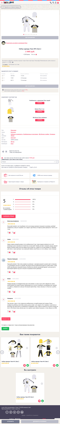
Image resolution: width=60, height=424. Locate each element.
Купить (40, 103)
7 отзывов (5, 64)
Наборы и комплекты (17, 134)
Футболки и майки (44, 134)
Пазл (12, 143)
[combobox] (30, 161)
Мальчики (13, 130)
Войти (5, 328)
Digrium (23, 415)
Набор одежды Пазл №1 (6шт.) (10, 361)
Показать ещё (6, 319)
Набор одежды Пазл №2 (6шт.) (40, 361)
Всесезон (13, 132)
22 (4, 80)
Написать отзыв (8, 216)
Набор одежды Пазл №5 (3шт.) (25, 397)
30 (4, 75)
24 (4, 78)
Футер (12, 141)
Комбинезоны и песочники (30, 134)
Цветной (13, 137)
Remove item (54, 162)
